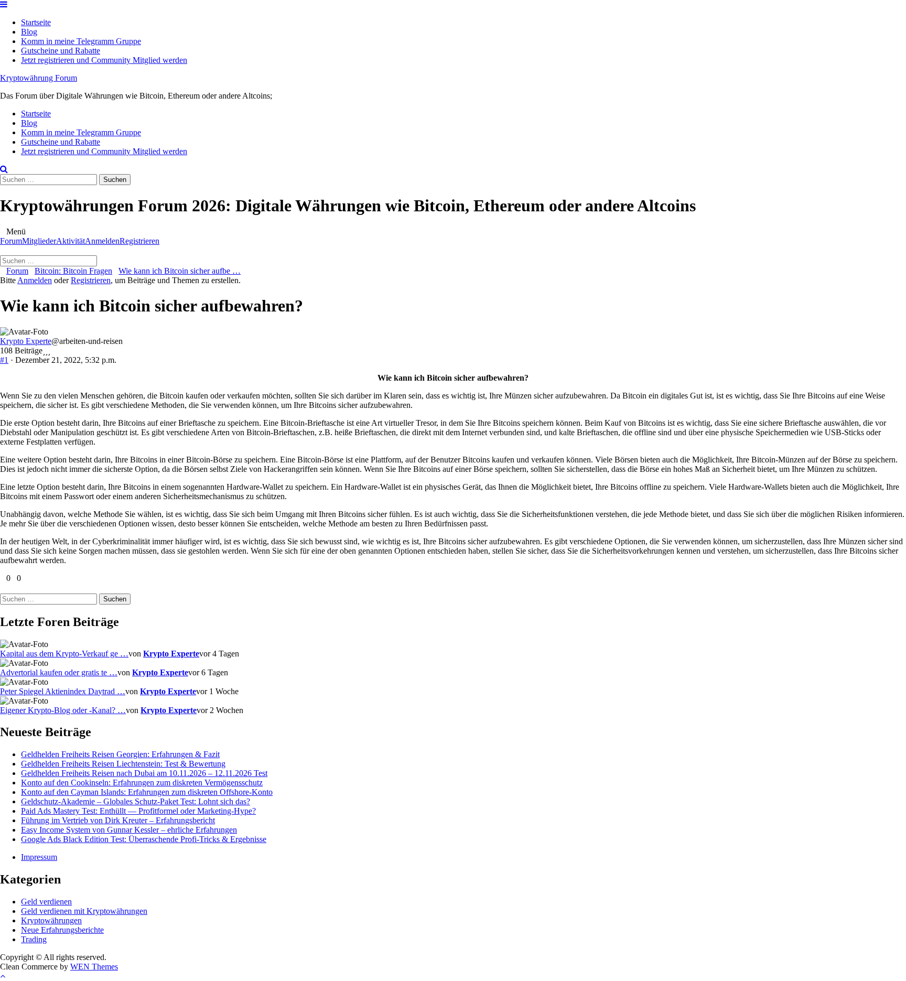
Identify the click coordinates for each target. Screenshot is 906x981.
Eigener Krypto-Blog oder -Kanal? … (63, 710)
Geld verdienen (46, 901)
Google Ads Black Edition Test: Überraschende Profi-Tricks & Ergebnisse (143, 839)
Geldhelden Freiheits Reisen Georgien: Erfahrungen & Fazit (120, 754)
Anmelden (102, 240)
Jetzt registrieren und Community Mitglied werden (104, 60)
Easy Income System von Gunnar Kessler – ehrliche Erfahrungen (129, 829)
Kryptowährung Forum (38, 77)
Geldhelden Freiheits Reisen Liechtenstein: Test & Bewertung (123, 763)
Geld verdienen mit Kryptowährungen (84, 911)
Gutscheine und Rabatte (60, 50)
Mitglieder (39, 240)
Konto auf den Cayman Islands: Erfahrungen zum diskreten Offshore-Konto (147, 792)
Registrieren (139, 240)
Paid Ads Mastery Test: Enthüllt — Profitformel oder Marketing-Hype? (138, 810)
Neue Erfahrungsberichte (62, 929)
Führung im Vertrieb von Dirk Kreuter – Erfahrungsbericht (118, 820)
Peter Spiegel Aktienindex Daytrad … (62, 691)
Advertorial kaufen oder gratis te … (58, 672)
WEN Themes (94, 966)
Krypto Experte (25, 341)
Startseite (36, 22)
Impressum (39, 857)
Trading (34, 939)
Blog (29, 31)
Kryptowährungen (51, 920)
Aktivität (70, 240)
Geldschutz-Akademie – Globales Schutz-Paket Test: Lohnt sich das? (135, 801)
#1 (4, 359)
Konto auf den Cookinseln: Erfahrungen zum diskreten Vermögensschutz (142, 782)
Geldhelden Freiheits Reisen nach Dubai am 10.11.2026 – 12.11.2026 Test (144, 773)
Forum (11, 240)
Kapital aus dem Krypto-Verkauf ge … (64, 653)
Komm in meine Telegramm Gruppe (81, 41)
